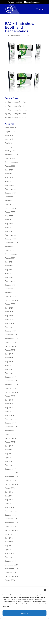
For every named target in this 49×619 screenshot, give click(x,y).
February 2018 (10, 419)
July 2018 (9, 400)
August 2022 (10, 212)
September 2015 (11, 530)
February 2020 (10, 327)
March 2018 (9, 415)
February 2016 (10, 511)
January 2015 (10, 561)
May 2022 (9, 224)
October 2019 (10, 342)
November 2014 (11, 569)
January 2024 (10, 151)
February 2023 (10, 189)
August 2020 (10, 304)
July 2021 (9, 262)
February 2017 (10, 465)
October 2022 (10, 204)
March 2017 (9, 461)
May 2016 (9, 500)
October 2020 (10, 296)
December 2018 (11, 381)
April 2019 (9, 365)
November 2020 (11, 293)
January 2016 (10, 515)
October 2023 (10, 158)
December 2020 (11, 289)
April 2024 (9, 143)
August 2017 (10, 442)
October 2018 (10, 388)
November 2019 (11, 339)
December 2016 (11, 473)
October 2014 (10, 573)
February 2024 (10, 147)
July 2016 (9, 492)
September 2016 (11, 484)
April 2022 (9, 227)
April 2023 (9, 181)
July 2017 (9, 446)
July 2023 (9, 170)
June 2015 (9, 542)
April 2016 (9, 503)
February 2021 (10, 281)
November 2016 (11, 477)
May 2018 (9, 408)
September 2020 (11, 300)
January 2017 (10, 469)
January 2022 (10, 239)
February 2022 (10, 235)
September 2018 (11, 392)
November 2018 (11, 385)
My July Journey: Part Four (15, 106)
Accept (24, 613)
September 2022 (11, 208)
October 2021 (10, 250)
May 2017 (9, 454)
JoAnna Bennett (13, 35)
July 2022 (9, 216)
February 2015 (10, 557)
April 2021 (9, 273)
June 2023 (9, 174)
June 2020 (9, 312)
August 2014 (10, 580)
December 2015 (11, 519)
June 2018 (9, 404)
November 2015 (11, 523)
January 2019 (10, 377)
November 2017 (11, 431)
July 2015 (9, 538)
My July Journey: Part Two (15, 114)
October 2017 (10, 434)
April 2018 (9, 411)
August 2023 (10, 166)
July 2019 (9, 354)
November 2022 (11, 200)
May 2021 (9, 270)
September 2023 (11, 162)
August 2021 (10, 258)
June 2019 (9, 358)
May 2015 (9, 546)
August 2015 (10, 534)
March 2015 (9, 553)
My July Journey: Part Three (16, 110)
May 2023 (9, 177)
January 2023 (10, 193)
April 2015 (9, 550)
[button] (45, 590)
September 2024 (11, 128)
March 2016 (9, 507)
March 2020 (9, 323)
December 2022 (11, 197)
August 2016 (10, 488)
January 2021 (10, 285)
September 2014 (11, 576)
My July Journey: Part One (15, 117)
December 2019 (11, 335)
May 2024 (9, 139)
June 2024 (9, 135)
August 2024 (10, 131)
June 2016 (9, 496)
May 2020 (9, 316)
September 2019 (11, 346)
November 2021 (11, 247)
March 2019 (9, 369)
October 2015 (10, 526)
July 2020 (9, 308)
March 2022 (9, 231)
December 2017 (11, 427)
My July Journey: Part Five (15, 102)
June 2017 (9, 450)
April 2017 (9, 457)
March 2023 (9, 185)
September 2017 (11, 438)
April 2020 (9, 319)
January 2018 (10, 423)
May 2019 (9, 362)
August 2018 (10, 396)
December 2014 (11, 565)
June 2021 (9, 266)
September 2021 (11, 254)
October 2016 (10, 480)
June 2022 (9, 220)
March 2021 (9, 277)
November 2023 (11, 155)
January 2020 (10, 331)
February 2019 (10, 373)
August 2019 (10, 350)
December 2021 (11, 243)
